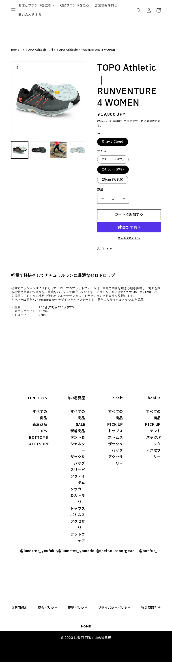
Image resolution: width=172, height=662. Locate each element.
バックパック (153, 441)
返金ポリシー (48, 607)
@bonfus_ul (150, 551)
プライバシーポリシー (114, 607)
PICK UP (115, 424)
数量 (100, 190)
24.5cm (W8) (113, 169)
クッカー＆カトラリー (77, 496)
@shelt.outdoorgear (109, 551)
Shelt (118, 398)
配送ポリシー (78, 607)
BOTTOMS (38, 437)
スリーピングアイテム (77, 476)
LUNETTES (37, 398)
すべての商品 (39, 415)
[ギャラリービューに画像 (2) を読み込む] (38, 149)
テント (155, 431)
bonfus (154, 398)
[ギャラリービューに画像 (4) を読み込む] (77, 149)
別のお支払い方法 (129, 238)
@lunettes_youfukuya (33, 551)
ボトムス (77, 515)
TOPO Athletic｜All (39, 50)
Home (15, 50)
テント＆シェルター (77, 444)
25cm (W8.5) (113, 179)
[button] (13, 10)
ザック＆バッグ (77, 460)
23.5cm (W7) (113, 159)
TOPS (42, 431)
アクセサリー (77, 525)
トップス (77, 508)
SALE (80, 424)
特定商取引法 (151, 607)
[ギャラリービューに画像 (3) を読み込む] (58, 149)
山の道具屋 (76, 398)
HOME (86, 626)
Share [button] (107, 248)
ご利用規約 (19, 607)
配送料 (114, 121)
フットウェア (78, 538)
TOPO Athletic (67, 50)
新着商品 (39, 424)
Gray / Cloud (112, 141)
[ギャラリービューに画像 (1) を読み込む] (19, 149)
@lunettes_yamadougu (71, 551)
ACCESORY (38, 444)
